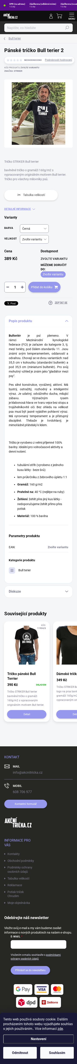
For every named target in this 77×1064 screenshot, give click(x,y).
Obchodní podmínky (20, 860)
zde (60, 1029)
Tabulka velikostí (18, 878)
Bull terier (24, 570)
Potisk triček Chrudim (15, 894)
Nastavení (38, 1039)
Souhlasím (57, 1053)
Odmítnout (20, 1053)
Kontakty (13, 854)
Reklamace (14, 885)
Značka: (13, 71)
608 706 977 (22, 792)
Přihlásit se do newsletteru (30, 970)
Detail (27, 714)
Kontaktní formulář (26, 803)
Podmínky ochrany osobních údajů (19, 869)
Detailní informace (17, 209)
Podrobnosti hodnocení (58, 59)
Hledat (67, 27)
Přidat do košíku (41, 287)
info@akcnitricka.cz (28, 772)
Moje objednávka (18, 903)
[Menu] (71, 16)
